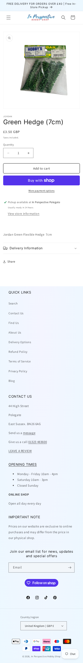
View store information (23, 214)
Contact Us (16, 313)
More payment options (42, 190)
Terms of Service (20, 361)
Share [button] (11, 261)
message (29, 433)
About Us (15, 332)
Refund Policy (18, 352)
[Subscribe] (69, 568)
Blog (12, 381)
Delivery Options (20, 342)
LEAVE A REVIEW (20, 451)
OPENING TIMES (23, 464)
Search (13, 303)
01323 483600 (37, 442)
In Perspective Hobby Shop (46, 656)
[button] (8, 17)
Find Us (14, 323)
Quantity (8, 144)
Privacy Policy (18, 371)
